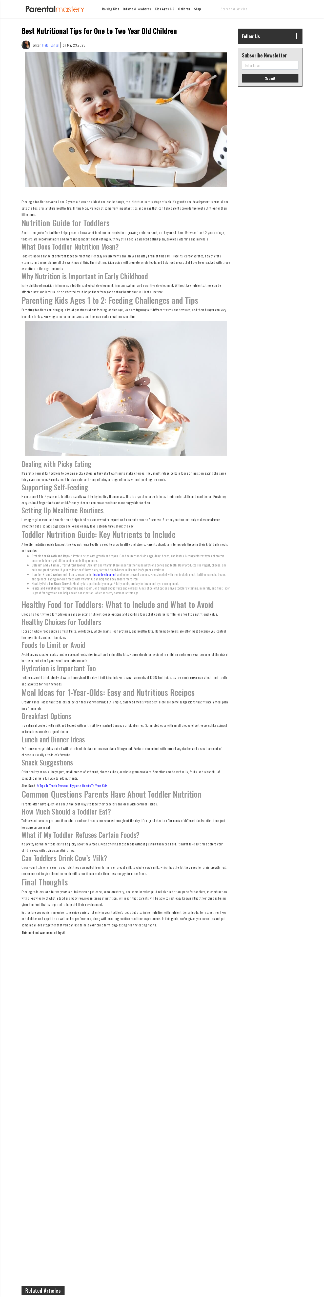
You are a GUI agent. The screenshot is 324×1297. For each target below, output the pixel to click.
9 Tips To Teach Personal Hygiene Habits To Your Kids (72, 785)
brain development (104, 574)
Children (184, 8)
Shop (197, 8)
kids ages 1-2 (164, 8)
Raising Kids (110, 8)
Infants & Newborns (137, 8)
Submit (270, 78)
